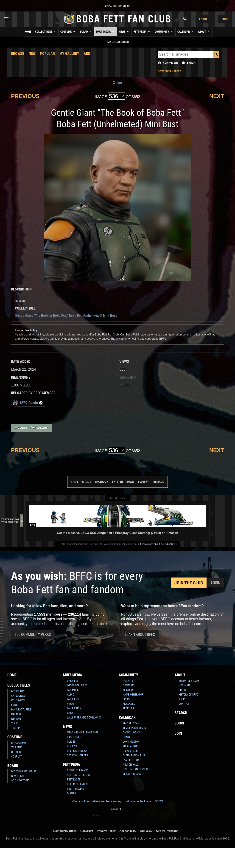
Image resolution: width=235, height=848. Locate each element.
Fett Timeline (75, 788)
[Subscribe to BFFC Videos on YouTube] (125, 818)
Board (84, 31)
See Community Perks (33, 634)
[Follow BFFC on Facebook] (95, 818)
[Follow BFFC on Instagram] (102, 818)
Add (87, 53)
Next (216, 96)
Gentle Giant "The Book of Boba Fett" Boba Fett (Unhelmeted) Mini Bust (66, 315)
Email (130, 481)
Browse (17, 53)
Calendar (183, 31)
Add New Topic (20, 780)
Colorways (18, 700)
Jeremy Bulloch (133, 773)
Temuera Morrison (134, 728)
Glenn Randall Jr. (134, 755)
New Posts (17, 776)
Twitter (117, 481)
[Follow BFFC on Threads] (132, 818)
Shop (182, 699)
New (32, 53)
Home (28, 31)
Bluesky (143, 481)
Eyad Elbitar (131, 760)
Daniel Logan (131, 732)
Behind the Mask (77, 770)
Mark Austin (130, 746)
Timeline (16, 728)
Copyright (86, 830)
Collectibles (44, 31)
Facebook (101, 481)
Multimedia (103, 31)
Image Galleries (77, 685)
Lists (14, 705)
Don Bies (128, 737)
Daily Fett (73, 680)
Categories (18, 695)
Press (182, 690)
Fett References (77, 784)
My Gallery (69, 53)
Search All (170, 63)
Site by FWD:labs (167, 830)
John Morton (131, 741)
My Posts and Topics (24, 771)
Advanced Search (169, 71)
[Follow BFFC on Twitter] (110, 818)
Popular (47, 53)
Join (225, 19)
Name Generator (133, 694)
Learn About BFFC (140, 634)
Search (181, 713)
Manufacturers (21, 709)
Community (162, 31)
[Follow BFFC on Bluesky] (139, 818)
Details (16, 752)
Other (191, 63)
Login (203, 19)
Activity (128, 680)
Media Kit (184, 685)
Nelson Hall (130, 764)
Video (70, 703)
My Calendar (131, 723)
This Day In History (78, 775)
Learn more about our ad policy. (157, 544)
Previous (25, 96)
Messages (129, 703)
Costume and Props (135, 769)
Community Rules (65, 830)
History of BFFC (188, 694)
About (202, 31)
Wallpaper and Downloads (84, 717)
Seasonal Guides (77, 755)
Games (71, 713)
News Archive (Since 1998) (83, 732)
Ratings (16, 714)
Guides (71, 741)
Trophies (128, 708)
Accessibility (127, 830)
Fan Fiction (74, 708)
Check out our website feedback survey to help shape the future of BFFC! (117, 801)
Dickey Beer (130, 750)
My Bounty (18, 691)
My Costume (18, 742)
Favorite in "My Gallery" (31, 427)
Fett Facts (73, 779)
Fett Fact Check (77, 750)
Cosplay (16, 756)
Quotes (71, 793)
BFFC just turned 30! (117, 5)
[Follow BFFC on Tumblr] (117, 818)
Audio (70, 694)
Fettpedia (140, 31)
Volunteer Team (189, 680)
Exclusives (74, 737)
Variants (16, 747)
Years (14, 723)
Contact (184, 703)
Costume (66, 31)
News (122, 31)
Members (128, 690)
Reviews (16, 718)
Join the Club (188, 583)
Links (126, 699)
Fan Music (73, 690)
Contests (128, 685)
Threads (158, 481)
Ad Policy (146, 830)
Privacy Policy (106, 830)
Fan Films (73, 699)
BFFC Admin (29, 402)
